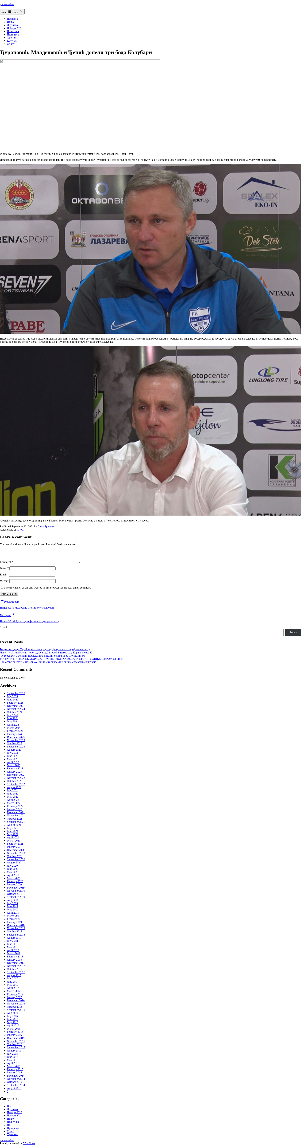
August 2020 (14, 862)
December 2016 (16, 1000)
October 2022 (14, 781)
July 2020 (12, 865)
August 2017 (14, 975)
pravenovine (7, 4)
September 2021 (16, 821)
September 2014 (16, 1085)
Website (4, 580)
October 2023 (14, 743)
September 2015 (16, 1047)
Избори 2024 (14, 1115)
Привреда (13, 34)
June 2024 (12, 718)
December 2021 (16, 812)
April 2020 (13, 875)
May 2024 (12, 721)
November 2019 (16, 890)
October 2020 (14, 856)
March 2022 (13, 802)
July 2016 (12, 1016)
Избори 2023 (14, 28)
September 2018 (16, 934)
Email (4, 574)
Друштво (12, 25)
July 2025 (12, 696)
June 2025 (12, 699)
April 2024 (13, 724)
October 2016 (14, 1006)
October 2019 (14, 893)
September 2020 (16, 859)
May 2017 (12, 984)
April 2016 (13, 1025)
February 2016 (15, 1031)
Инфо (10, 21)
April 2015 (13, 1063)
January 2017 (14, 997)
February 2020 (15, 881)
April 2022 (13, 799)
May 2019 (12, 909)
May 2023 (12, 759)
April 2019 (13, 912)
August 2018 (14, 937)
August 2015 (14, 1050)
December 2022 (16, 774)
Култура (12, 40)
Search (3, 627)
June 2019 (12, 906)
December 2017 (16, 962)
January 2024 (14, 734)
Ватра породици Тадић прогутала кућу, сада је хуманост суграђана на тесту (45, 649)
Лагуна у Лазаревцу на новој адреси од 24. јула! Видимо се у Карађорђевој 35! (46, 652)
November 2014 (16, 1078)
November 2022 (16, 777)
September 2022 (16, 784)
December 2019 (16, 887)
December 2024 (16, 705)
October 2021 (14, 818)
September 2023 (16, 746)
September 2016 (16, 1009)
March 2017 (13, 991)
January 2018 (14, 959)
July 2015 (12, 1053)
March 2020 (13, 878)
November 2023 (16, 740)
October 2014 (14, 1081)
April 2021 (13, 837)
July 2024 (12, 715)
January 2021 (14, 846)
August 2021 (14, 824)
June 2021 (12, 831)
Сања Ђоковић (46, 526)
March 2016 (13, 1028)
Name (4, 568)
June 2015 (12, 1056)
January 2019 (14, 922)
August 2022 (14, 787)
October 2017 (14, 969)
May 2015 (12, 1059)
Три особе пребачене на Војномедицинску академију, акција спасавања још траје (48, 661)
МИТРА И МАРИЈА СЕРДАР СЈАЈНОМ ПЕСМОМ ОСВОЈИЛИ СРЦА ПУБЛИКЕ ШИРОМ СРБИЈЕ (61, 658)
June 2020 (12, 868)
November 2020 (16, 853)
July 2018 (12, 940)
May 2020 (12, 871)
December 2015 (16, 1038)
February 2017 (15, 994)
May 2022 (12, 796)
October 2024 (14, 712)
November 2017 (16, 965)
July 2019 (12, 903)
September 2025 (16, 693)
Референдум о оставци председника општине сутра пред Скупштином (42, 655)
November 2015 (16, 1041)
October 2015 (14, 1044)
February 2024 (15, 730)
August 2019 (14, 900)
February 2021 (15, 843)
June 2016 (12, 1019)
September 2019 (16, 896)
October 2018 (14, 931)
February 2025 (15, 702)
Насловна (12, 18)
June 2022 (12, 793)
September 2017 (16, 972)
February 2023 (15, 768)
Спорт (10, 43)
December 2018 (16, 925)
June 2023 (12, 755)
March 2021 (13, 840)
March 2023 (13, 765)
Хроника (12, 37)
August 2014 (14, 1088)
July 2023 (12, 752)
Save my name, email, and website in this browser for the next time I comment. (47, 587)
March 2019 (13, 915)
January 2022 (14, 809)
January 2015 (14, 1072)
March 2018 (13, 953)
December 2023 (16, 737)
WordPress (29, 1143)
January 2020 (14, 884)
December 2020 (16, 849)
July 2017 (12, 978)
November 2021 (16, 815)
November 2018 (16, 928)
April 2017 (13, 987)
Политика (13, 31)
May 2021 (12, 834)
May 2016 (12, 1022)
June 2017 (12, 981)
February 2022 (15, 806)
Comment (6, 561)
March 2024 (13, 727)
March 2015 (13, 1066)
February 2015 (15, 1069)
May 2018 (12, 947)
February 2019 (15, 918)
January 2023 (14, 771)
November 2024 (16, 708)
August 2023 (14, 749)
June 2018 (12, 944)
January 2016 (14, 1034)
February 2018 (15, 956)
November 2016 (16, 1003)
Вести (10, 1106)
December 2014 (16, 1075)
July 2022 (12, 790)
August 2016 (14, 1012)
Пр (8, 1124)
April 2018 (13, 950)
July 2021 (12, 828)
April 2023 (13, 762)
